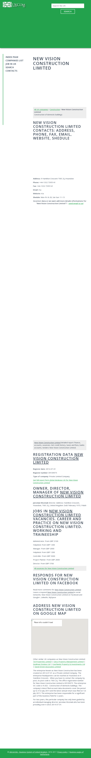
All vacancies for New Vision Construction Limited (54, 568)
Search (68, 11)
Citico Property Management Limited (69, 661)
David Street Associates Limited (48, 666)
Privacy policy (62, 752)
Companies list (14, 60)
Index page (12, 57)
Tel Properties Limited (42, 661)
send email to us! (76, 203)
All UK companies (41, 109)
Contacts (11, 70)
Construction (55, 109)
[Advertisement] (67, 30)
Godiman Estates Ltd (41, 664)
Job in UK (11, 63)
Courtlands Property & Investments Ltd (68, 664)
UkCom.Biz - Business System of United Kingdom (28, 752)
